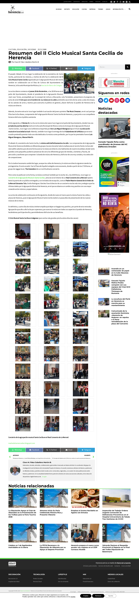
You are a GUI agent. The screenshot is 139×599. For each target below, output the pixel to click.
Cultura (12, 49)
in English (104, 1)
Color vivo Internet (25, 591)
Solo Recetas (62, 578)
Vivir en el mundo (63, 581)
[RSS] (130, 2)
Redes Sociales (38, 578)
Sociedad (32, 49)
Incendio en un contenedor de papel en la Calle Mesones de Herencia (120, 272)
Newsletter (84, 1)
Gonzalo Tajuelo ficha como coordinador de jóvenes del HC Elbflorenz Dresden (112, 144)
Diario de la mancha (124, 563)
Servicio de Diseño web (106, 566)
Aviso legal (73, 591)
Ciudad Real (111, 578)
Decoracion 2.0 (12, 578)
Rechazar (98, 596)
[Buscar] (127, 67)
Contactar (97, 1)
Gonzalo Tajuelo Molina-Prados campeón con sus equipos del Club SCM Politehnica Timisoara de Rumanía (120, 287)
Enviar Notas (76, 1)
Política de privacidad (83, 591)
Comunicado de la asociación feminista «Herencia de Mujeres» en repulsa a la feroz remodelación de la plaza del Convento (120, 317)
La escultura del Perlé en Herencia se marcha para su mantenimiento (120, 302)
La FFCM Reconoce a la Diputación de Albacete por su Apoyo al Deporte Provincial (53, 547)
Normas (91, 1)
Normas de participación (97, 591)
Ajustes (110, 596)
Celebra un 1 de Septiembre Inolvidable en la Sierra (20, 546)
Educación (22, 49)
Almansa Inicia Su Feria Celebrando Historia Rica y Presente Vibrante (51, 513)
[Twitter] (114, 2)
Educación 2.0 (87, 578)
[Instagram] (120, 2)
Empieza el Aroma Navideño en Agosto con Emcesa (84, 512)
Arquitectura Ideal (13, 581)
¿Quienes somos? (67, 1)
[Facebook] (111, 2)
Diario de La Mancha (114, 581)
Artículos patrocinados (90, 566)
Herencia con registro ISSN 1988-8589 (115, 591)
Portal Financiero (88, 581)
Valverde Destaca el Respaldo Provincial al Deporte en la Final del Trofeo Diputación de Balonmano (116, 548)
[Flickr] (127, 2)
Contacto (117, 566)
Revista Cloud (37, 581)
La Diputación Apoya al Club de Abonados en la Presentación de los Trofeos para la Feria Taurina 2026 (22, 514)
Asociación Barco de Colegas (51, 85)
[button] (124, 9)
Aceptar (85, 596)
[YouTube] (123, 2)
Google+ (44, 476)
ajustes (73, 597)
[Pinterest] (117, 2)
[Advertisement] (69, 30)
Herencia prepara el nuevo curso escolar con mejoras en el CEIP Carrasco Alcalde (85, 547)
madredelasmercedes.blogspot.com (21, 443)
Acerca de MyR (126, 566)
